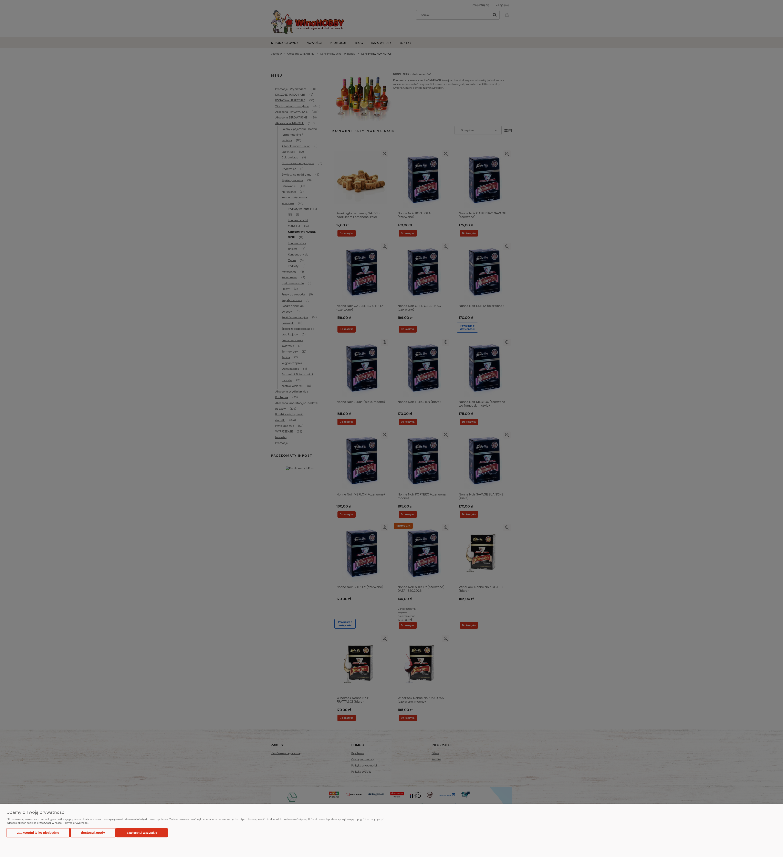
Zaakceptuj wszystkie (142, 832)
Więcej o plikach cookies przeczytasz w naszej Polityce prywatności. (48, 823)
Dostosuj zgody (93, 832)
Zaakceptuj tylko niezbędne (38, 832)
